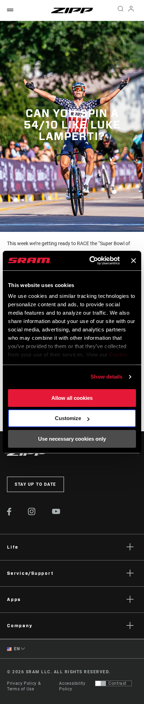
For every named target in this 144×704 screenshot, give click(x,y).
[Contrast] (100, 683)
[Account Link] (131, 10)
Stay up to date (35, 484)
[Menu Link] (10, 10)
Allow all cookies (72, 398)
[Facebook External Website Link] (9, 513)
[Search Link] (120, 10)
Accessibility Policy (72, 686)
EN (16, 648)
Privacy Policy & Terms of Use (24, 686)
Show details (106, 377)
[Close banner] (133, 260)
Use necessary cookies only (72, 439)
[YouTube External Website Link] (56, 512)
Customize (68, 418)
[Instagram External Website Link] (32, 513)
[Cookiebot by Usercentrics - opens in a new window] (91, 260)
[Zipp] (72, 10)
